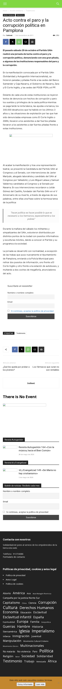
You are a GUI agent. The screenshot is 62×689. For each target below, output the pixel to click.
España (38, 617)
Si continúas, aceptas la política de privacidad (32, 311)
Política (46, 650)
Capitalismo (11, 602)
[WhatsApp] (19, 42)
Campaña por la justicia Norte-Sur (21, 597)
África (52, 661)
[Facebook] (6, 42)
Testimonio (30, 10)
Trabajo (29, 661)
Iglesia (24, 631)
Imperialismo (43, 631)
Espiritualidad (9, 622)
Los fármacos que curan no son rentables (46, 368)
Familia (34, 621)
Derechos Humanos (36, 607)
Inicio (5, 10)
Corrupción (47, 602)
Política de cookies (14, 583)
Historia (37, 626)
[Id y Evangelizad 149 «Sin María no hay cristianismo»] (10, 474)
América (19, 592)
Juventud (36, 636)
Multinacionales (32, 645)
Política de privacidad (15, 575)
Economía (10, 612)
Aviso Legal (11, 579)
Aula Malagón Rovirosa (42, 593)
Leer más (40, 684)
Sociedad (28, 655)
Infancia (6, 636)
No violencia (23, 651)
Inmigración (20, 636)
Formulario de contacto (14, 557)
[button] (5, 4)
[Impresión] (32, 42)
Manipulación (12, 640)
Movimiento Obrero (10, 646)
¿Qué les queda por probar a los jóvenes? (16, 368)
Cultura (10, 607)
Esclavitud (40, 612)
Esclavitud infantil (17, 616)
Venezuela (41, 661)
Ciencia (32, 602)
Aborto (7, 593)
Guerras (9, 626)
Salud (17, 656)
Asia (29, 593)
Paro (34, 651)
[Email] (26, 42)
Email (9, 302)
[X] (12, 42)
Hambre (23, 626)
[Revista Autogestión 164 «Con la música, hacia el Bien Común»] (10, 451)
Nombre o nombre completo (20, 293)
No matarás (9, 651)
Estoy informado (25, 684)
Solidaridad (45, 656)
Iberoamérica (10, 631)
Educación (25, 612)
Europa (22, 621)
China (24, 603)
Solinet (9, 35)
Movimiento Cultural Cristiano (35, 641)
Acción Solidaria (16, 10)
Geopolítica (46, 622)
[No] (58, 682)
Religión (8, 656)
